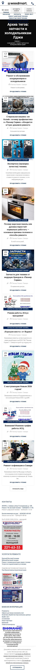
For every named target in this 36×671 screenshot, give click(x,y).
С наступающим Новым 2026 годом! (18, 387)
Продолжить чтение (18, 91)
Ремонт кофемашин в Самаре (18, 465)
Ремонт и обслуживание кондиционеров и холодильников (18, 78)
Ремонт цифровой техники (18, 160)
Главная (17, 41)
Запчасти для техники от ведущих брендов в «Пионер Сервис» (18, 277)
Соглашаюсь (17, 667)
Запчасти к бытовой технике (18, 270)
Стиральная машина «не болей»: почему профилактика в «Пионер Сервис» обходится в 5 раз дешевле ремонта (17, 120)
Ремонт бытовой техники (18, 72)
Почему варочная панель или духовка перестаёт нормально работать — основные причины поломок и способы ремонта (18, 229)
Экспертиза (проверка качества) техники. (18, 165)
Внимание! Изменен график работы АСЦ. (18, 427)
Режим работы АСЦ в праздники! (18, 314)
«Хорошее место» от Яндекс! (18, 332)
